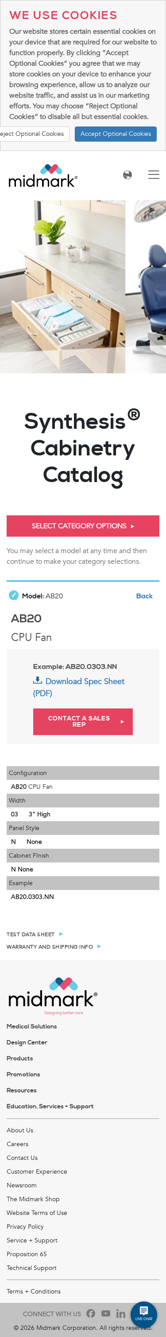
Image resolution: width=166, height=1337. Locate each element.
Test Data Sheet (31, 934)
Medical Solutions (32, 1027)
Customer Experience (37, 1171)
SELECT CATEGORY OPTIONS (79, 526)
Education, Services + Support (50, 1107)
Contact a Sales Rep (79, 722)
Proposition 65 (27, 1254)
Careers (17, 1144)
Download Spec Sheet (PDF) (78, 687)
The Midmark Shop (33, 1199)
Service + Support (32, 1240)
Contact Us (22, 1158)
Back (144, 596)
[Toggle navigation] (153, 175)
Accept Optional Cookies (116, 134)
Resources (22, 1091)
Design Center (27, 1043)
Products (20, 1059)
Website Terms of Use (37, 1213)
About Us (20, 1130)
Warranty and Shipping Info (50, 946)
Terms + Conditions (34, 1291)
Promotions (23, 1075)
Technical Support (32, 1268)
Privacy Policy (25, 1226)
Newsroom (22, 1185)
